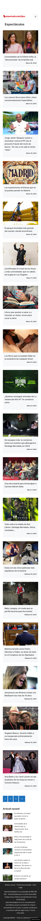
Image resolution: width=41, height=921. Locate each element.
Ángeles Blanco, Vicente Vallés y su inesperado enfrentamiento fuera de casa (19, 736)
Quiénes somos (10, 885)
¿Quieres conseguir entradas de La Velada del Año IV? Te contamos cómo (20, 399)
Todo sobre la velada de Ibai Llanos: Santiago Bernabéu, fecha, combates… (20, 527)
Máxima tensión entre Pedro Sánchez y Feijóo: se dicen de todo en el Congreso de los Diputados (20, 652)
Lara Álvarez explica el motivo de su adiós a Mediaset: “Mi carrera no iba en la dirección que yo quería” (22, 865)
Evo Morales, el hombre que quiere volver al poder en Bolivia (22, 816)
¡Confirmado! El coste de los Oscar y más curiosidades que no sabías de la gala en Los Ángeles (20, 272)
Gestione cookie (36, 919)
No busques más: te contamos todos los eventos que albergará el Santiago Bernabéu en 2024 (20, 443)
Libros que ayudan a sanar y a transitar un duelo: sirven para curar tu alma (18, 315)
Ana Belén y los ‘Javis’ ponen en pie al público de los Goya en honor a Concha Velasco (20, 780)
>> (22, 799)
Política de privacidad (24, 885)
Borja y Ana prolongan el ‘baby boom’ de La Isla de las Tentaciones (22, 839)
